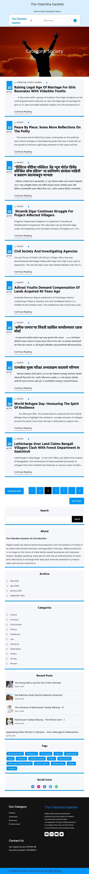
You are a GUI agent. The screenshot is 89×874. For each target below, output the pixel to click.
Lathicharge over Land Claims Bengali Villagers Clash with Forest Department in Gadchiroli (47, 448)
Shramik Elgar (58, 763)
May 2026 (14, 581)
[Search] (75, 20)
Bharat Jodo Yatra (15, 754)
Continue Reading (23, 111)
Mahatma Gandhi (37, 758)
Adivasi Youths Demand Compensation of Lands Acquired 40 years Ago (47, 290)
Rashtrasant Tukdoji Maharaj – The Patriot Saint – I (40, 719)
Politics (13, 654)
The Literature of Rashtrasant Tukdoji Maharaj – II (39, 707)
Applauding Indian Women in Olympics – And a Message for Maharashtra (42, 732)
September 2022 (17, 595)
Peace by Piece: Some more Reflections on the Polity (47, 129)
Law (12, 639)
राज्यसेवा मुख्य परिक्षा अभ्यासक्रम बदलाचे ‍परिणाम (46, 368)
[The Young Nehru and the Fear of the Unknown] (9, 684)
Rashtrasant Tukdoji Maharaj (19, 763)
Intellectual (15, 634)
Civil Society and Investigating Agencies (46, 251)
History (13, 629)
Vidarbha (11, 768)
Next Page (76, 501)
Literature (21, 82)
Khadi (10, 758)
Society (30, 82)
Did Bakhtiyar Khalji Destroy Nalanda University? (39, 695)
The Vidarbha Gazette (61, 807)
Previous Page (14, 491)
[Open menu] (31, 20)
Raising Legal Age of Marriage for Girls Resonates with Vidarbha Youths (45, 89)
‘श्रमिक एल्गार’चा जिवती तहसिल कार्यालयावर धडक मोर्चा (48, 330)
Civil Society (46, 754)
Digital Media (71, 754)
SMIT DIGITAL (54, 870)
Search (77, 519)
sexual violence (42, 763)
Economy (14, 619)
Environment (16, 624)
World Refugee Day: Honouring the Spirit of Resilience (46, 406)
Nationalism (15, 649)
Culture (13, 614)
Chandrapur (31, 754)
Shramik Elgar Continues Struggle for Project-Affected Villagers (43, 213)
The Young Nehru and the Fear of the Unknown (38, 682)
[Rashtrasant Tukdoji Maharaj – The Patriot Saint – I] (9, 721)
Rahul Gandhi (64, 758)
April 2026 (14, 586)
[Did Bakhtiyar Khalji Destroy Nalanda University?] (9, 696)
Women (38, 82)
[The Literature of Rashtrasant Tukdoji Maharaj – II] (9, 709)
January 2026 (16, 590)
